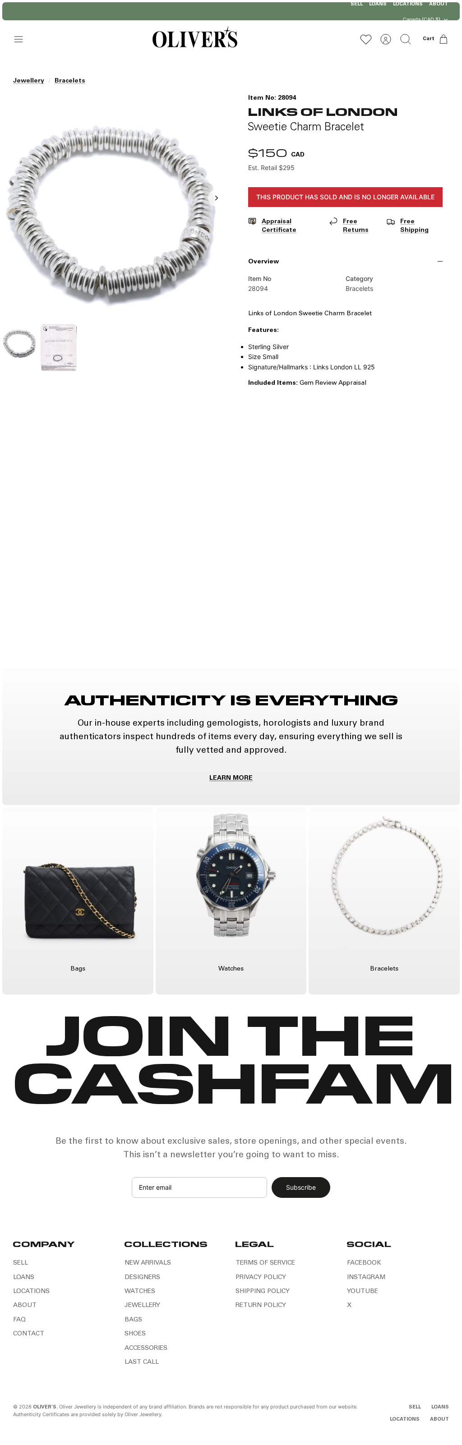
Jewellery (28, 81)
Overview (263, 262)
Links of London (323, 111)
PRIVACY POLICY (261, 1278)
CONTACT (28, 1334)
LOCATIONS (31, 1292)
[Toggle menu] (23, 39)
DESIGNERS (142, 1278)
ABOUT (25, 1305)
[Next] (323, 11)
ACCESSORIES (146, 1348)
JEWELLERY (142, 1305)
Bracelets (70, 81)
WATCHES (140, 1292)
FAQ (19, 1320)
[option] (116, 207)
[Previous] (138, 11)
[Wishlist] (366, 39)
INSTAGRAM (366, 1278)
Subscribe (301, 1187)
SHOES (135, 1334)
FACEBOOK (364, 1263)
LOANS (23, 1278)
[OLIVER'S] (195, 39)
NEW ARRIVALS (148, 1263)
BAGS (133, 1320)
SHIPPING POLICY (263, 1292)
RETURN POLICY (261, 1305)
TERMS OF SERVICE (265, 1263)
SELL (20, 1263)
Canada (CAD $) (421, 19)
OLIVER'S (44, 1407)
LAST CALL (142, 1362)
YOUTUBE (362, 1292)
